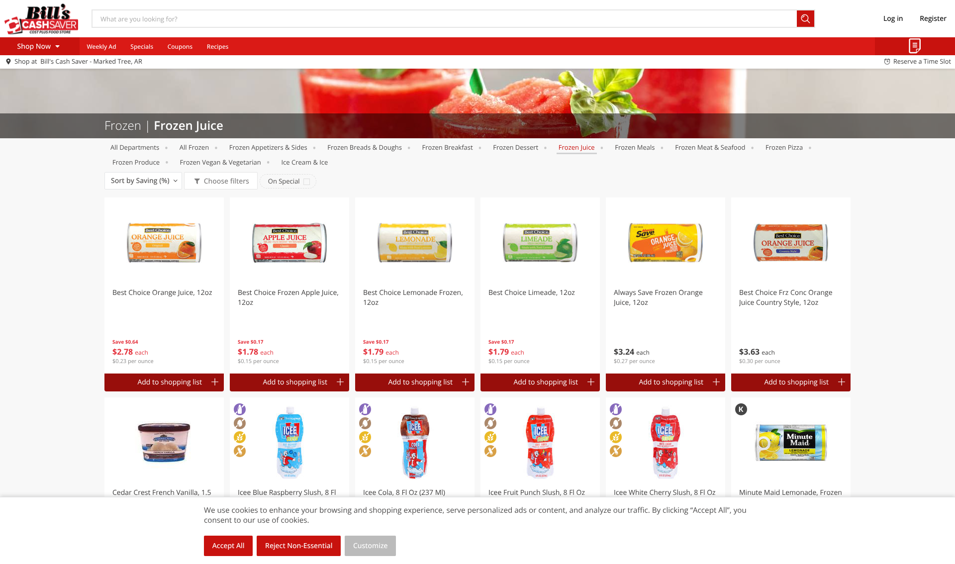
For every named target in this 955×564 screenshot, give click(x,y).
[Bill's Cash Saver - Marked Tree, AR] (41, 18)
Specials (141, 46)
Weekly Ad (101, 46)
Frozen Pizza (784, 147)
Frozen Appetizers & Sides (268, 147)
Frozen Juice (577, 147)
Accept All (228, 546)
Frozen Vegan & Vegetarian (220, 162)
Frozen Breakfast (447, 147)
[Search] (806, 18)
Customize (370, 546)
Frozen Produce (136, 162)
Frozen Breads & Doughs (364, 147)
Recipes (217, 46)
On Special (284, 181)
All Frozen (194, 147)
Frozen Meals (635, 147)
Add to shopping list (169, 382)
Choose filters (226, 181)
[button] (164, 285)
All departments (134, 147)
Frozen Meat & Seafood (710, 147)
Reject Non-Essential (298, 546)
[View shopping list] (915, 46)
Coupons (180, 46)
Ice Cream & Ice (304, 162)
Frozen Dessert (515, 147)
